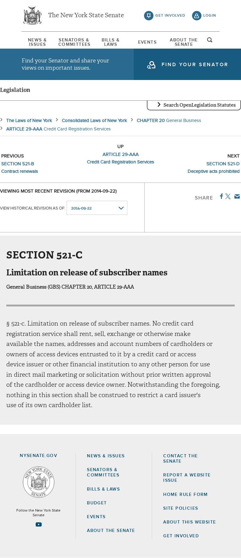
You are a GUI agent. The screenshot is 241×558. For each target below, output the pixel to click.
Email (236, 196)
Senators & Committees (74, 42)
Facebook (220, 196)
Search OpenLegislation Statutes (199, 105)
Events (147, 42)
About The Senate (184, 42)
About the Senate (111, 531)
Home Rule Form (185, 494)
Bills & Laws (111, 42)
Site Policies (180, 508)
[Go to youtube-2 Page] (38, 524)
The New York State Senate (86, 16)
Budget (97, 503)
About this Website (189, 522)
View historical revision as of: (32, 208)
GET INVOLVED (181, 536)
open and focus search (210, 41)
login (209, 16)
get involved (170, 16)
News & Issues (37, 42)
